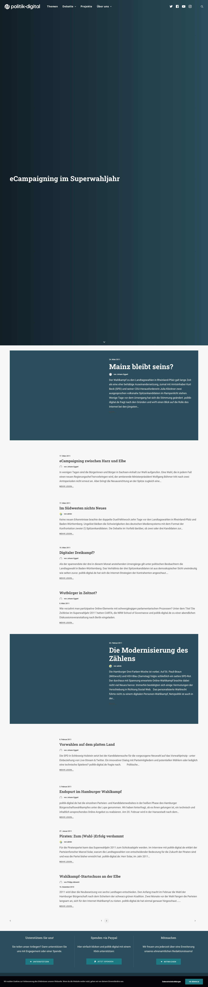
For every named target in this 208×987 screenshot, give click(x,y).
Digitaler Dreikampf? (77, 552)
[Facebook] (178, 6)
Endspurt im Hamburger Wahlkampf (90, 791)
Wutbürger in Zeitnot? (78, 592)
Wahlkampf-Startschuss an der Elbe (90, 876)
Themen (52, 6)
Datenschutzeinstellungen (171, 982)
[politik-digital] (22, 6)
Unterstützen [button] (41, 962)
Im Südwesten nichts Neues (82, 508)
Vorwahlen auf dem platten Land (87, 744)
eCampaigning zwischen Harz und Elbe (92, 461)
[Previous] (13, 921)
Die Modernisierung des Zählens (148, 654)
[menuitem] (52, 6)
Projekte (86, 6)
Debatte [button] (68, 6)
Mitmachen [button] (170, 962)
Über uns (103, 6)
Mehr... (112, 412)
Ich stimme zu (194, 982)
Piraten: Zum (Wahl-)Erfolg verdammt (91, 836)
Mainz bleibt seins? (141, 366)
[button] (202, 6)
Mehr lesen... (66, 486)
